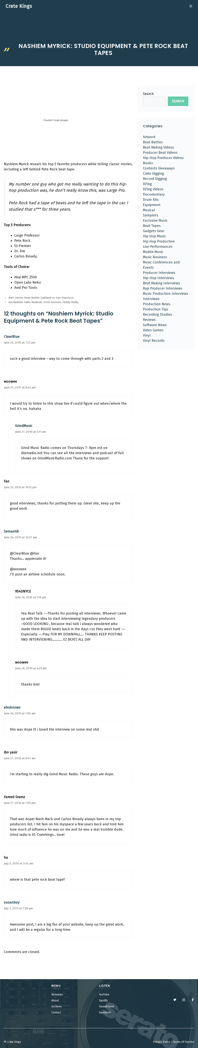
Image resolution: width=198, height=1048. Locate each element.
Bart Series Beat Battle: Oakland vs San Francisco (41, 297)
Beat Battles (153, 142)
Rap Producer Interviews (162, 288)
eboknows (12, 707)
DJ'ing (147, 184)
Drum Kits (151, 199)
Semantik (11, 531)
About (55, 1000)
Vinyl (147, 335)
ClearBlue (12, 336)
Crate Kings (19, 6)
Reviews (149, 320)
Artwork (149, 137)
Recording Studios (157, 314)
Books (148, 163)
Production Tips (155, 309)
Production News (156, 304)
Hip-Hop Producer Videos (163, 158)
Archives (56, 1006)
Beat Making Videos (158, 147)
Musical (149, 210)
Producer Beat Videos (160, 152)
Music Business (155, 257)
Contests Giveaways (159, 168)
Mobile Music (153, 252)
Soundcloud (106, 1006)
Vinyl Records (154, 341)
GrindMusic (23, 426)
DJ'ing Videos (153, 189)
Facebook (105, 1012)
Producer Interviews (159, 273)
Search (148, 94)
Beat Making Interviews (161, 283)
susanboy (12, 902)
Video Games (153, 330)
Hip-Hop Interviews (158, 278)
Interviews (151, 299)
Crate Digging (153, 173)
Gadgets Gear (153, 231)
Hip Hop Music (154, 236)
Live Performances (157, 246)
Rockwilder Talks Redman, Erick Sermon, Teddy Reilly (44, 302)
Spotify (103, 1000)
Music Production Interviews (165, 293)
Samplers (150, 215)
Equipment (151, 205)
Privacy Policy (161, 1042)
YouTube (104, 994)
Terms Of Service (183, 1042)
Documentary (154, 194)
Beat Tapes (152, 226)
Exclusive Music (155, 220)
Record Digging (155, 179)
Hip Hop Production (159, 241)
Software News (155, 325)
